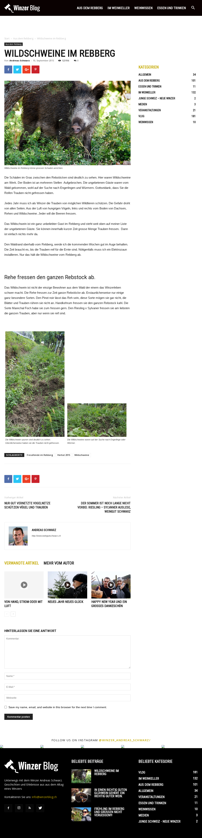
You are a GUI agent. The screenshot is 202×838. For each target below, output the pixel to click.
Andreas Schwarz (19, 60)
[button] (193, 8)
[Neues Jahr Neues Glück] (67, 585)
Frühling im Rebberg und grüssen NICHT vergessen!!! (109, 812)
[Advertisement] (101, 26)
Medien (142, 104)
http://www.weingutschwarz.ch (46, 536)
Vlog (141, 116)
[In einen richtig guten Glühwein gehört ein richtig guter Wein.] (81, 795)
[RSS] (30, 808)
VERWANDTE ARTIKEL (21, 563)
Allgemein (144, 74)
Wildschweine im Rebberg (106, 772)
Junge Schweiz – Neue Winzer (156, 98)
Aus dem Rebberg (90, 8)
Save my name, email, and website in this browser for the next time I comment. (57, 707)
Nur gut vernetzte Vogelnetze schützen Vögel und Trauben (27, 505)
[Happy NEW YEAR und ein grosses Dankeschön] (111, 585)
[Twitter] (40, 808)
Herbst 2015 (63, 454)
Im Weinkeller (119, 8)
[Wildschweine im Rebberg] (81, 776)
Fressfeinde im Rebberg (40, 454)
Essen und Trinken (171, 8)
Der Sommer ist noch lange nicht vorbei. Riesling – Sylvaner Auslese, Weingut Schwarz (104, 507)
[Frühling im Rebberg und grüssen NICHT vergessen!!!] (81, 814)
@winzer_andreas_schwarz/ (125, 740)
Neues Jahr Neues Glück (65, 602)
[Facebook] (8, 808)
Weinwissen (143, 8)
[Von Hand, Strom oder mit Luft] (24, 585)
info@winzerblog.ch (44, 797)
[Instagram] (19, 808)
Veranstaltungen (149, 110)
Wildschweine (81, 454)
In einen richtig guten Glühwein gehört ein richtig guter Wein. (110, 793)
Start (6, 38)
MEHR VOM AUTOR (59, 563)
